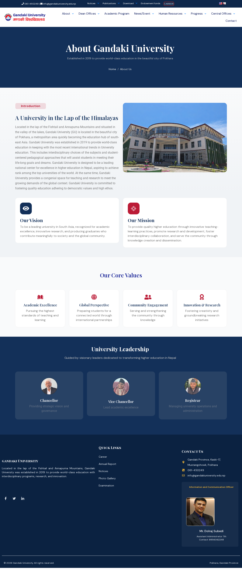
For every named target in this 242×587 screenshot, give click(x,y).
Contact (231, 21)
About (66, 14)
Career (169, 3)
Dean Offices (87, 14)
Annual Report (107, 464)
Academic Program (116, 14)
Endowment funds (150, 3)
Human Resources (170, 14)
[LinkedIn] (23, 498)
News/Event (142, 14)
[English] (220, 3)
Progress (197, 14)
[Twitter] (14, 498)
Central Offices (221, 14)
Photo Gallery (107, 478)
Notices (91, 3)
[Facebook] (6, 498)
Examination (106, 485)
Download (128, 3)
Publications (109, 3)
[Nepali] (224, 3)
